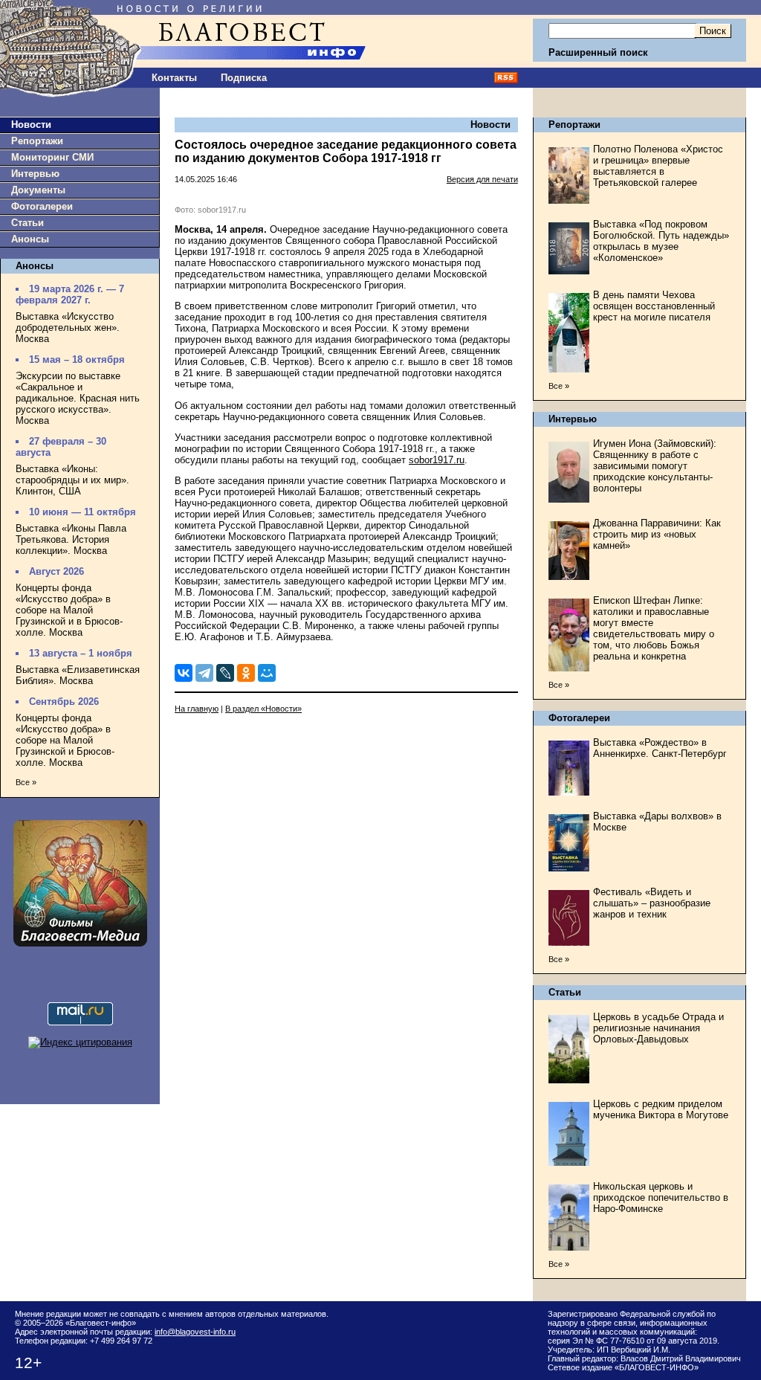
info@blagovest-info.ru (195, 1331)
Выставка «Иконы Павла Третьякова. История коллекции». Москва (71, 539)
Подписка (244, 77)
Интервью (35, 173)
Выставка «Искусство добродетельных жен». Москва (68, 327)
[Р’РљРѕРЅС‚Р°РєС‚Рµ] (183, 673)
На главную (196, 708)
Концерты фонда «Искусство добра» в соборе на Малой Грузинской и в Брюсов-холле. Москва (69, 610)
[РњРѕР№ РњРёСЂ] (267, 673)
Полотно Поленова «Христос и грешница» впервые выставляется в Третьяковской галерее (658, 166)
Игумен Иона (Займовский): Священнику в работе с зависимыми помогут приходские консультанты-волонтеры (654, 466)
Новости (31, 124)
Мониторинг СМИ (52, 157)
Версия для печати (482, 179)
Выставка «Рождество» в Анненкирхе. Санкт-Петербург (660, 748)
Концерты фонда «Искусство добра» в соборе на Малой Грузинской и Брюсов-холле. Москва (65, 740)
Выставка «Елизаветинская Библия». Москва (78, 675)
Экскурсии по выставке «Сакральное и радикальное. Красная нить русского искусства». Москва (78, 398)
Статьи (27, 222)
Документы (38, 190)
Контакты (174, 77)
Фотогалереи (42, 206)
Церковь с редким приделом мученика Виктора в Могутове (660, 1109)
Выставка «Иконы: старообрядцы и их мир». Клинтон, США (72, 480)
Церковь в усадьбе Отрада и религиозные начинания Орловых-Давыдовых (658, 1028)
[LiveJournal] (225, 673)
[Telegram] (204, 673)
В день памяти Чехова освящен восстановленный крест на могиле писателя (654, 306)
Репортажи (37, 140)
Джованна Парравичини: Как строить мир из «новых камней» (657, 534)
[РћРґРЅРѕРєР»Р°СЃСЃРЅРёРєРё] (246, 673)
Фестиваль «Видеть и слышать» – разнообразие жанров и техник (651, 903)
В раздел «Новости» (263, 708)
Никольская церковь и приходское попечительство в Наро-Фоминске (660, 1197)
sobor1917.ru (436, 459)
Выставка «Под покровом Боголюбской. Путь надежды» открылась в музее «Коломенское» (661, 241)
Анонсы (30, 239)
